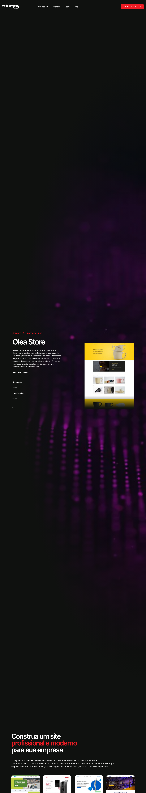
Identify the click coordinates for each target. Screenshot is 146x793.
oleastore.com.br (20, 372)
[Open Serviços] (47, 6)
